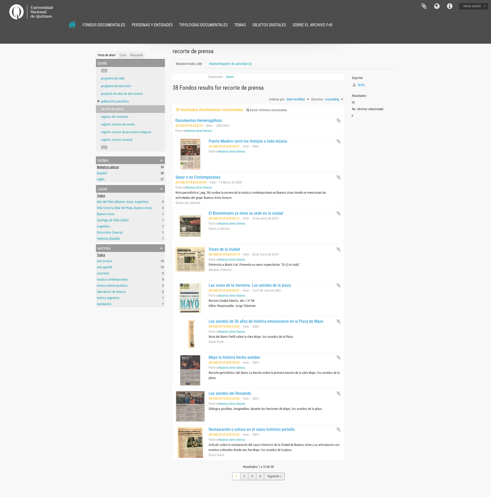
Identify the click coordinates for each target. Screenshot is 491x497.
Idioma (436, 6)
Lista (123, 55)
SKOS (360, 85)
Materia (103, 248)
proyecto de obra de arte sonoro (122, 94)
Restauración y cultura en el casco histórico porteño (252, 429)
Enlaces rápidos (449, 6)
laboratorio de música (111, 292)
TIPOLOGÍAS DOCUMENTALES (203, 24)
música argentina (108, 298)
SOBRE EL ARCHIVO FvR (312, 24)
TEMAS (240, 24)
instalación (104, 304)
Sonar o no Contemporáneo (197, 177)
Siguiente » (274, 476)
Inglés (101, 179)
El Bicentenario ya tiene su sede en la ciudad (246, 213)
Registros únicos (108, 167)
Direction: (317, 99)
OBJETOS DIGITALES (269, 24)
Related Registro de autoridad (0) (230, 64)
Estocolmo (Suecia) (110, 232)
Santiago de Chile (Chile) (113, 220)
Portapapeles (424, 6)
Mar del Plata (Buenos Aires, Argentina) (122, 202)
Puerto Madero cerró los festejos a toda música (248, 141)
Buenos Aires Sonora (199, 131)
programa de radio (113, 78)
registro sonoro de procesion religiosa (126, 132)
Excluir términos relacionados (268, 110)
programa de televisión (116, 86)
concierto (103, 273)
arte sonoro (104, 261)
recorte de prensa (112, 109)
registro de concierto (114, 117)
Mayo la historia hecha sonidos (234, 357)
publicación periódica (115, 101)
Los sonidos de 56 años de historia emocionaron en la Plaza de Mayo (266, 321)
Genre (230, 77)
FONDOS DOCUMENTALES (104, 24)
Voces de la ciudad (224, 249)
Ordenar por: (277, 99)
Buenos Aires (105, 214)
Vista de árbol (107, 55)
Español (102, 173)
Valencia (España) (108, 238)
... (104, 71)
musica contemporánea (112, 279)
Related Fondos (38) (189, 64)
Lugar (102, 189)
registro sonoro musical (116, 140)
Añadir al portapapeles (338, 120)
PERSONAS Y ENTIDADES (152, 24)
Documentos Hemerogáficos (198, 120)
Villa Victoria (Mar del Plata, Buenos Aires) (124, 208)
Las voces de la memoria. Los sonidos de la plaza (250, 285)
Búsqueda (136, 55)
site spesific (105, 267)
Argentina (103, 226)
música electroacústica (112, 285)
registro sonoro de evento (118, 124)
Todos (101, 196)
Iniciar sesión (472, 6)
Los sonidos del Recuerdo (230, 393)
